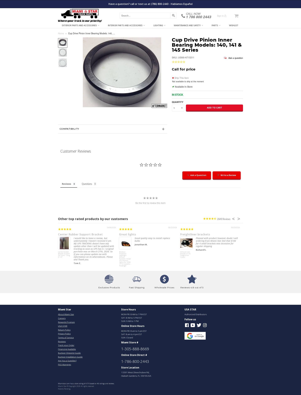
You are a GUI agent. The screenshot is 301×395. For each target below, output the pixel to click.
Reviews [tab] (66, 183)
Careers (62, 318)
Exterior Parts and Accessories (79, 25)
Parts (215, 25)
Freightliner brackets (195, 234)
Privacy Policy (64, 333)
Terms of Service (66, 337)
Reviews (62, 341)
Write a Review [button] (228, 175)
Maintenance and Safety (187, 25)
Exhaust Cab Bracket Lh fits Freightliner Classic (185, 254)
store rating (79, 383)
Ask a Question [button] (198, 175)
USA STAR (62, 326)
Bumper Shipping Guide (69, 353)
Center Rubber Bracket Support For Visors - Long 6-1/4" (64, 254)
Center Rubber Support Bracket (80, 234)
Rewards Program (66, 322)
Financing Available (67, 349)
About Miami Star (66, 314)
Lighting (158, 25)
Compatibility (69, 128)
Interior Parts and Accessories (125, 25)
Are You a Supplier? (67, 360)
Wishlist (233, 25)
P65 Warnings (64, 364)
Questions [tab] (87, 183)
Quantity (177, 102)
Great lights (127, 234)
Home (61, 33)
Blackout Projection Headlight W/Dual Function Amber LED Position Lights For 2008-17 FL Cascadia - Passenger (125, 257)
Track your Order (66, 345)
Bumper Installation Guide (70, 356)
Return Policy (64, 329)
